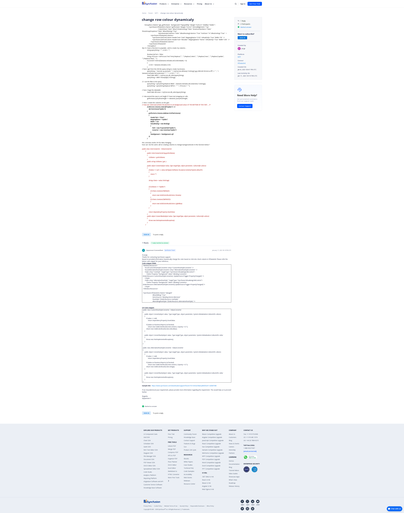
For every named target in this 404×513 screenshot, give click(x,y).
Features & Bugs (189, 444)
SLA (185, 447)
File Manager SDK (150, 456)
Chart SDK (147, 440)
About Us (208, 4)
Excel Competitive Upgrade (211, 466)
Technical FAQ (189, 468)
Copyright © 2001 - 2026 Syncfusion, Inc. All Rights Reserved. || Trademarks (166, 509)
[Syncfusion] (152, 501)
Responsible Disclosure (197, 506)
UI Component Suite (150, 434)
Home (144, 13)
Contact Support (245, 106)
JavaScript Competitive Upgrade (213, 440)
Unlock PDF (172, 446)
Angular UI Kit (206, 486)
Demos (231, 461)
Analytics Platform (150, 475)
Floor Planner (172, 462)
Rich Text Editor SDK (151, 450)
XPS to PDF (172, 455)
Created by (242, 45)
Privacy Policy (148, 506)
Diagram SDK (148, 453)
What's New (233, 480)
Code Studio (148, 472)
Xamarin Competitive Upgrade (212, 450)
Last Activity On (244, 73)
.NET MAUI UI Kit (208, 477)
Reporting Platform (150, 478)
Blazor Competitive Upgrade (211, 434)
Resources (188, 4)
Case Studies (188, 465)
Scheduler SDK (149, 444)
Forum (150, 13)
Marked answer (245, 27)
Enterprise (175, 4)
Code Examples (189, 471)
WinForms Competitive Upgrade (213, 453)
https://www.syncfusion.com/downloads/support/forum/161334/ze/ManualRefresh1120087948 (184, 386)
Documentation (234, 464)
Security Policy (184, 506)
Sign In (242, 4)
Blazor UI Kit (206, 483)
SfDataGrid (242, 63)
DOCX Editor (172, 465)
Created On (242, 67)
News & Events (234, 444)
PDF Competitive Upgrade (211, 459)
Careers (231, 447)
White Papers (188, 462)
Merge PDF (172, 449)
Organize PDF (172, 459)
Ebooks (186, 459)
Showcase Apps (234, 477)
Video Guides (233, 474)
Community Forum (190, 434)
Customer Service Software (153, 485)
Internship (232, 450)
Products (163, 4)
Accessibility (188, 474)
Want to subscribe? (246, 34)
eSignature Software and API (153, 481)
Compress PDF (173, 452)
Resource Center (189, 484)
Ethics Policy (210, 506)
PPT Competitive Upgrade (211, 469)
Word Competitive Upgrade (211, 462)
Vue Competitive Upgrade (210, 447)
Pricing (199, 4)
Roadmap (232, 483)
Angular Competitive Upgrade (212, 437)
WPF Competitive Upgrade (211, 456)
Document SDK (149, 459)
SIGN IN (146, 235)
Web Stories (188, 478)
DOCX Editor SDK (149, 466)
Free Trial (171, 434)
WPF (156, 13)
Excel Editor (172, 468)
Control (240, 61)
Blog (230, 440)
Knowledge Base (189, 437)
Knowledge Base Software (153, 488)
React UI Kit (206, 480)
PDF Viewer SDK (149, 462)
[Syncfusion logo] (149, 3)
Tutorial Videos (234, 470)
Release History (234, 486)
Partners (232, 453)
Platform (241, 54)
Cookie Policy (158, 506)
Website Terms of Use (170, 506)
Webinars (187, 481)
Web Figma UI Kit (208, 489)
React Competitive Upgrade (211, 444)
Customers (232, 437)
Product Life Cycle (190, 450)
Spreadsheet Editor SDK (152, 469)
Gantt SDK (147, 447)
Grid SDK (147, 437)
